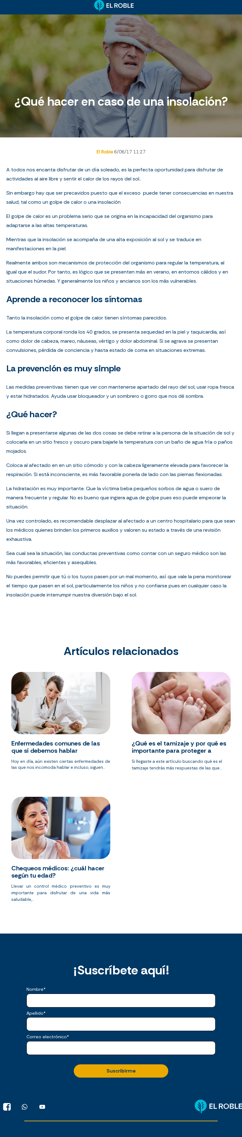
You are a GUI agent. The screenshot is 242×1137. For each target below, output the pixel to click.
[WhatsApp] (25, 1107)
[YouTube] (42, 1107)
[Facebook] (7, 1107)
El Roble (105, 152)
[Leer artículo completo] (60, 723)
